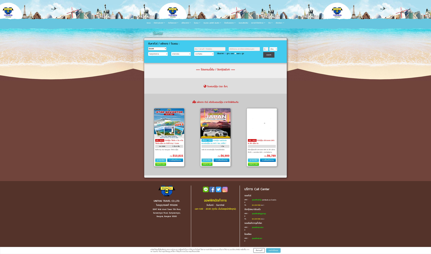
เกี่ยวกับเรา (279, 23)
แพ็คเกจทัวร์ (185, 23)
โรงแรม (196, 23)
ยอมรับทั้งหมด (273, 250)
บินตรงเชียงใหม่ (243, 23)
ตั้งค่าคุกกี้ (259, 250)
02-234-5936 (256, 205)
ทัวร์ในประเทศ (172, 23)
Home (149, 23)
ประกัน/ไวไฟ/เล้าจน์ (257, 23)
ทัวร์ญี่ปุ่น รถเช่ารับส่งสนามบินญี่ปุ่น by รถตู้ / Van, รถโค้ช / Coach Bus (214, 143)
